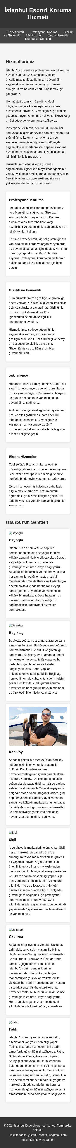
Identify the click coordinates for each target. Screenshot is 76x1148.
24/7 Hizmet (34, 35)
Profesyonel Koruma (44, 32)
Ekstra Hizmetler (58, 35)
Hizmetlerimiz (15, 32)
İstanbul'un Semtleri (38, 38)
